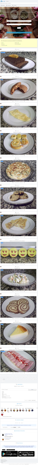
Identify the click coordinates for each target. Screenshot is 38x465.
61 (23, 379)
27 (5, 377)
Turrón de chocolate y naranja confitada (17, 50)
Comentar (22, 128)
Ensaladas (17, 266)
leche (2, 393)
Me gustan (22, 386)
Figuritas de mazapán (17, 132)
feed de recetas (8, 457)
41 (28, 377)
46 (36, 377)
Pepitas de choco (4, 394)
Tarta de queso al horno (17, 322)
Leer (13, 128)
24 (0, 377)
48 (2, 379)
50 (5, 379)
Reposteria (17, 49)
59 (20, 379)
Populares (15, 386)
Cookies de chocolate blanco (17, 77)
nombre (29, 400)
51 (7, 379)
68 (34, 379)
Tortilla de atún (17, 213)
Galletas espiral (17, 295)
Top (16, 405)
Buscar (32, 389)
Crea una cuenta (9, 32)
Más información (27, 464)
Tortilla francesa (17, 105)
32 (13, 377)
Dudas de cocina (3, 461)
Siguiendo (21, 405)
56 (15, 379)
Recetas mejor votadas (4, 460)
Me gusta (17, 128)
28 (7, 377)
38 (23, 377)
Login (7, 1)
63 (26, 379)
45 (34, 377)
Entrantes (17, 103)
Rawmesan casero (8, 438)
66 (31, 379)
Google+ (2, 462)
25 (2, 377)
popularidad (33, 400)
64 (28, 379)
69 (36, 379)
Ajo (2, 42)
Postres (17, 76)
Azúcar (3, 391)
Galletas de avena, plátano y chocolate (17, 186)
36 (20, 377)
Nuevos (18, 405)
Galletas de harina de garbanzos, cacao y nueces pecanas (9, 434)
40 (26, 377)
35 (18, 377)
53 (10, 379)
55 (13, 379)
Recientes (19, 386)
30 (10, 377)
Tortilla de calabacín (17, 159)
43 (31, 377)
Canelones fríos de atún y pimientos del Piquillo (17, 349)
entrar (19, 27)
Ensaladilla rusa (17, 268)
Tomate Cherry (3, 45)
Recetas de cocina (3, 1)
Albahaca (16, 42)
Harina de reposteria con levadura (6, 397)
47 (0, 379)
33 (15, 377)
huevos (3, 392)
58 (18, 379)
